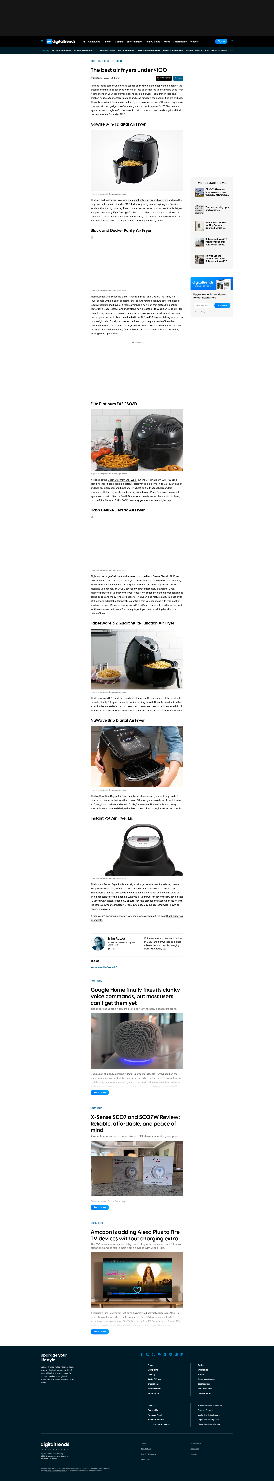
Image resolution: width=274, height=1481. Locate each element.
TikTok (164, 1354)
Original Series (204, 1393)
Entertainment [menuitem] (134, 41)
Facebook (142, 1354)
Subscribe (222, 305)
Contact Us (153, 1410)
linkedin (109, 949)
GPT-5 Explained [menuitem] (219, 50)
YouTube (159, 1354)
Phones (151, 1365)
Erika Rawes (97, 78)
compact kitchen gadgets (105, 106)
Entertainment (154, 1388)
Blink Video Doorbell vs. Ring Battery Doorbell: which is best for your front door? (216, 228)
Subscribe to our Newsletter (210, 1405)
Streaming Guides (206, 1379)
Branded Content (205, 1410)
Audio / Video (154, 1379)
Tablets (201, 1365)
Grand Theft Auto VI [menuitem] (61, 50)
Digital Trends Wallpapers (209, 1415)
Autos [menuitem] (167, 41)
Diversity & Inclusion (148, 1454)
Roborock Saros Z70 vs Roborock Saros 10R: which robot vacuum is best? (216, 243)
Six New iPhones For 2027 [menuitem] (85, 50)
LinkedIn (176, 1354)
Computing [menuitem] (94, 41)
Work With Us (146, 1449)
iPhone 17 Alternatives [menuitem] (173, 50)
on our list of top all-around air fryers (148, 199)
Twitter (153, 1354)
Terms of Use (145, 1459)
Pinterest (170, 1354)
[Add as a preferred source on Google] (164, 78)
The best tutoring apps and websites (217, 209)
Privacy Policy (200, 312)
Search (232, 41)
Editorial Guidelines (156, 1419)
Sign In (221, 41)
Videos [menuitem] (194, 41)
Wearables (203, 1370)
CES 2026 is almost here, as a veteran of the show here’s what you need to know (217, 193)
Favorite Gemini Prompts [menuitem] (197, 50)
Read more (100, 1092)
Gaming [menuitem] (119, 41)
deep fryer (177, 89)
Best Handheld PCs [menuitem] (126, 50)
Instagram (147, 1354)
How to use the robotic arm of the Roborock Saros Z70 (216, 258)
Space (201, 1374)
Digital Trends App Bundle (209, 1424)
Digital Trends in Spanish (208, 1419)
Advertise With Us (156, 1415)
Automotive (153, 1393)
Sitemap (194, 1454)
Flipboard (182, 1354)
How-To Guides (205, 1388)
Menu (42, 41)
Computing (153, 1370)
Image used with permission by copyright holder (109, 290)
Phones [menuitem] (107, 41)
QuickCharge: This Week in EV (104, 967)
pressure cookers (104, 888)
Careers (143, 1443)
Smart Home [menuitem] (180, 41)
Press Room (195, 1449)
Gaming (151, 1374)
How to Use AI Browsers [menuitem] (149, 50)
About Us (152, 1405)
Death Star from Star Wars (122, 479)
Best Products (204, 1384)
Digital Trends (56, 45)
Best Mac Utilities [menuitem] (107, 50)
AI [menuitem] (84, 41)
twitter (114, 949)
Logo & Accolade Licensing (159, 1424)
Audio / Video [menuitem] (153, 41)
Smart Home (154, 1384)
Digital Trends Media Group (56, 1470)
